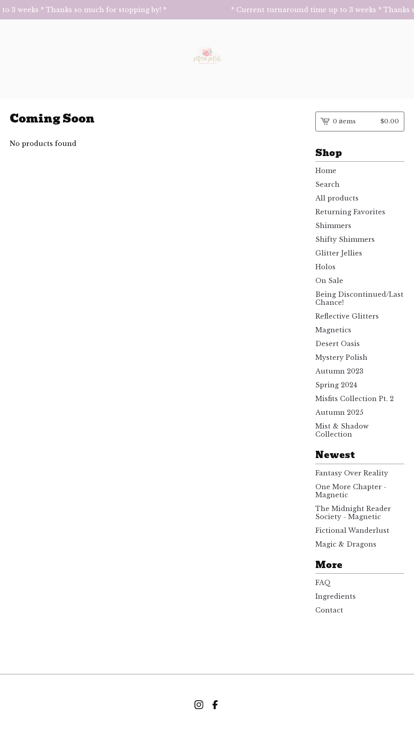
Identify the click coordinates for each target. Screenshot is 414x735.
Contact (329, 610)
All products (337, 198)
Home (325, 171)
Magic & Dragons (345, 544)
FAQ (323, 583)
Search (327, 184)
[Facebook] (215, 705)
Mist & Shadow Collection (342, 430)
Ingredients (335, 596)
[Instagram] (199, 705)
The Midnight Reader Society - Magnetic (353, 513)
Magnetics (333, 330)
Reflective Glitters (347, 316)
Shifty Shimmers (345, 239)
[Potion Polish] (207, 59)
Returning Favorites (350, 212)
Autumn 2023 (339, 371)
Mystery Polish (341, 357)
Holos (325, 267)
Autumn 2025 (339, 412)
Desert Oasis (337, 344)
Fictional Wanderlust (352, 530)
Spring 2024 (336, 385)
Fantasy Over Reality (351, 473)
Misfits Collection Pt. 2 (354, 399)
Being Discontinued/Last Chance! (359, 298)
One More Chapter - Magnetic (351, 491)
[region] (207, 9)
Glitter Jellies (338, 253)
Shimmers (333, 226)
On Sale (329, 281)
